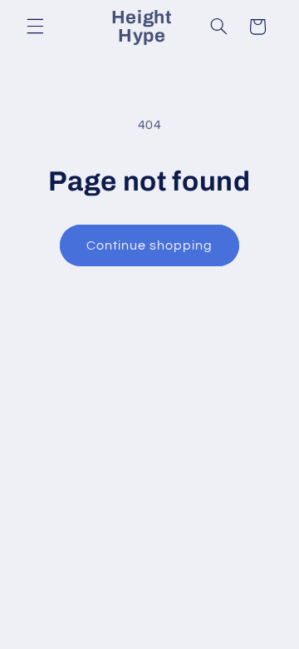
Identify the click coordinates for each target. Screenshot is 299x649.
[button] (35, 26)
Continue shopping (149, 245)
